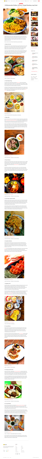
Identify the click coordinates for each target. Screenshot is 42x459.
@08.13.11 (9, 113)
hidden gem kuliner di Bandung (20, 405)
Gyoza (5, 248)
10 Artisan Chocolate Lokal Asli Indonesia (35, 53)
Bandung (22, 447)
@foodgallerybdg (10, 399)
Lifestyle (33, 76)
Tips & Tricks (35, 77)
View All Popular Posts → (34, 71)
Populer (16, 450)
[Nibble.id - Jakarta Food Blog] (6, 1)
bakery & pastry (21, 333)
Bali (21, 449)
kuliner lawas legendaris (17, 371)
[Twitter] (19, 453)
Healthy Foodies (32, 78)
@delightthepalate (10, 194)
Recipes (36, 76)
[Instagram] (16, 453)
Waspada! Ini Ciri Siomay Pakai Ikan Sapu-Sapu (34, 60)
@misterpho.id (10, 155)
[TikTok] (17, 453)
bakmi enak (18, 82)
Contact (10, 457)
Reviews (32, 77)
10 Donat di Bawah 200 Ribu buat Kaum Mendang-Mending (35, 68)
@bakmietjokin (10, 76)
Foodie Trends (36, 78)
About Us (8, 457)
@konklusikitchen (10, 279)
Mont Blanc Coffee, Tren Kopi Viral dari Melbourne (35, 57)
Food (31, 76)
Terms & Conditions (5, 457)
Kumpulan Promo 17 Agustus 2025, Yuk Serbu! (35, 64)
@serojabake (10, 365)
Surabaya (22, 448)
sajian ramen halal (16, 164)
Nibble (34, 457)
